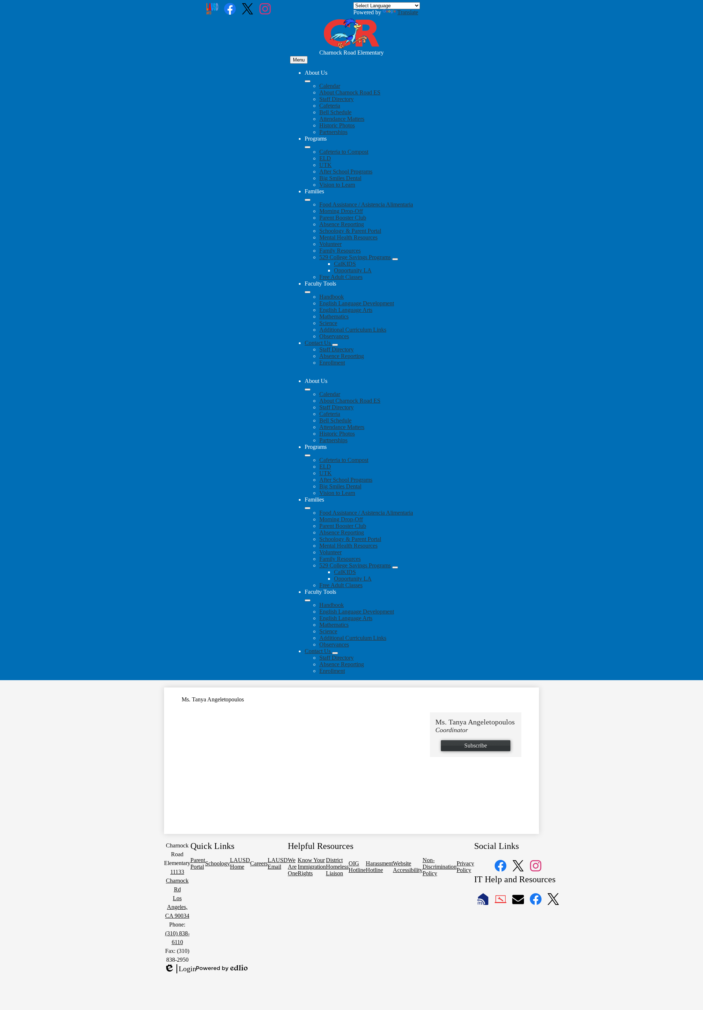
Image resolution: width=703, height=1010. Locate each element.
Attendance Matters (341, 119)
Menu (299, 60)
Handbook (331, 297)
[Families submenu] (307, 200)
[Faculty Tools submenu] (307, 292)
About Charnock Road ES (349, 92)
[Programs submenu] (307, 147)
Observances (334, 336)
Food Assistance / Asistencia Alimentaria (366, 204)
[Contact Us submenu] (335, 345)
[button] (307, 389)
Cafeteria (329, 106)
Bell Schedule (335, 112)
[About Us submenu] (307, 81)
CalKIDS (345, 264)
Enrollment (332, 362)
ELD (325, 158)
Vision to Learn (337, 185)
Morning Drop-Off (341, 211)
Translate (407, 12)
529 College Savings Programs (355, 257)
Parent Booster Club (342, 218)
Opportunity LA (353, 270)
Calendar (329, 86)
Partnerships (333, 132)
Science (328, 323)
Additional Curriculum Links (352, 330)
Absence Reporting (341, 224)
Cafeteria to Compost (343, 152)
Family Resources (340, 250)
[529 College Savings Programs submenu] (395, 259)
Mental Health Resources (348, 237)
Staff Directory (336, 99)
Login (180, 969)
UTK (325, 165)
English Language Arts (345, 310)
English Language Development (356, 303)
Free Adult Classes (340, 277)
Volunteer (330, 244)
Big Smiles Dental (340, 178)
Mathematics (334, 316)
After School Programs (345, 171)
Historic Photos (337, 125)
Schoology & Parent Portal (350, 231)
